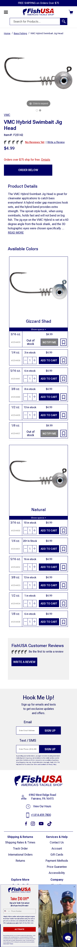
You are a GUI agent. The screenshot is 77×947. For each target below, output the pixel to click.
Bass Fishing (20, 33)
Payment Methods (56, 860)
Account (57, 848)
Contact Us (57, 842)
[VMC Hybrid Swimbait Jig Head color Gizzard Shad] (40, 110)
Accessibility (57, 873)
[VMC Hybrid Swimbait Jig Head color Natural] (37, 110)
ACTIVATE (19, 929)
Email (28, 722)
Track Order (20, 848)
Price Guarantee (57, 866)
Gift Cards (56, 854)
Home (7, 33)
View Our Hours (42, 806)
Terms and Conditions (40, 764)
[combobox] (6, 911)
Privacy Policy (52, 764)
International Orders (20, 854)
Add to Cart (49, 360)
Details (45, 159)
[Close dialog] (74, 886)
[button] (68, 938)
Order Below (28, 170)
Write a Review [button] (56, 142)
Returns (20, 860)
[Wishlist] (63, 342)
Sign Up (50, 730)
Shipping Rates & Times (20, 842)
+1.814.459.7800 (41, 815)
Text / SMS (27, 740)
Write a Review (24, 662)
